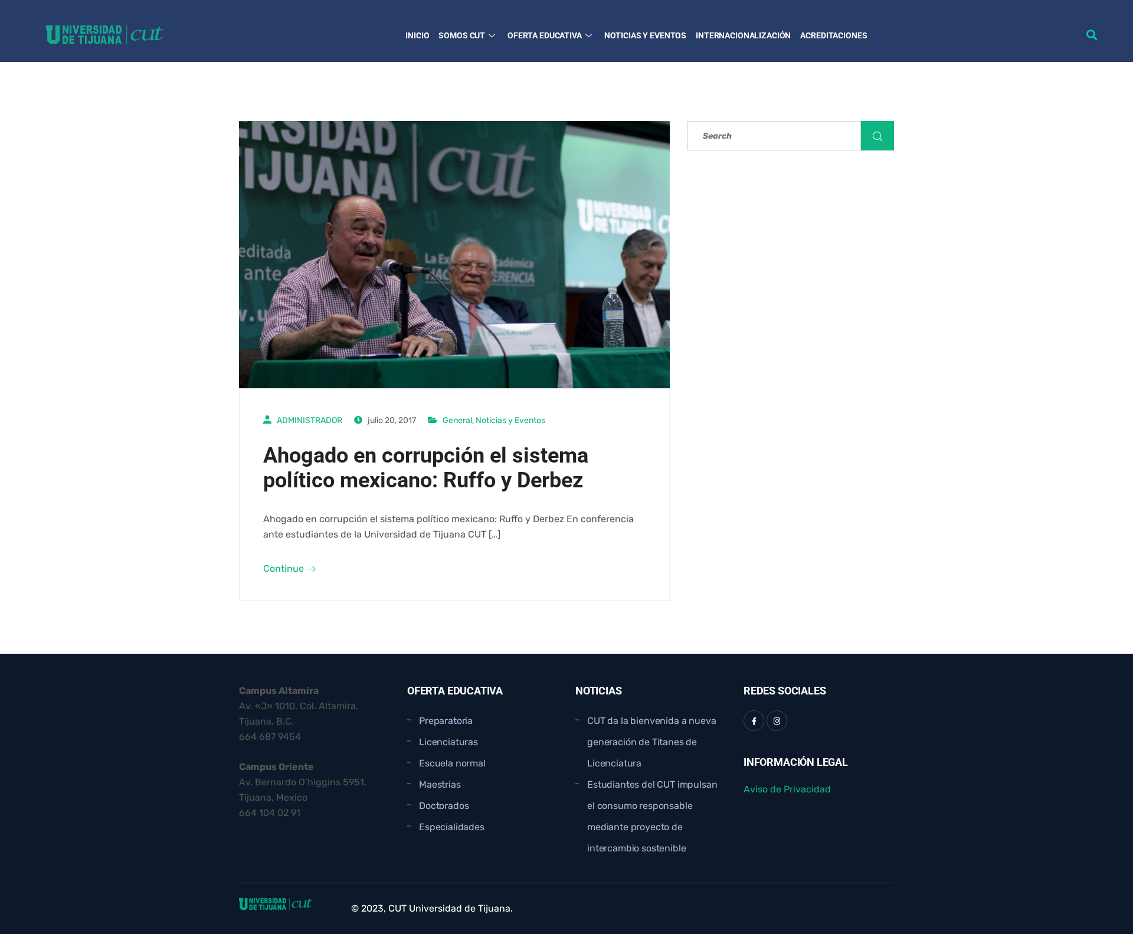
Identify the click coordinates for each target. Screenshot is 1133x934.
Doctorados (444, 805)
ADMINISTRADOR (309, 420)
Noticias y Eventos (645, 35)
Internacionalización (743, 35)
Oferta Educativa (544, 35)
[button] (1092, 34)
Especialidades (451, 827)
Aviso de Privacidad (787, 789)
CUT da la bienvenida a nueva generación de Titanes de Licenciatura (651, 742)
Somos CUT (461, 35)
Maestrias (440, 784)
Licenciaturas (448, 742)
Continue (284, 568)
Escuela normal (452, 763)
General (457, 420)
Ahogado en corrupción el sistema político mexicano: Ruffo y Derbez (425, 468)
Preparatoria (446, 720)
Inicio (417, 35)
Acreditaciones (833, 35)
